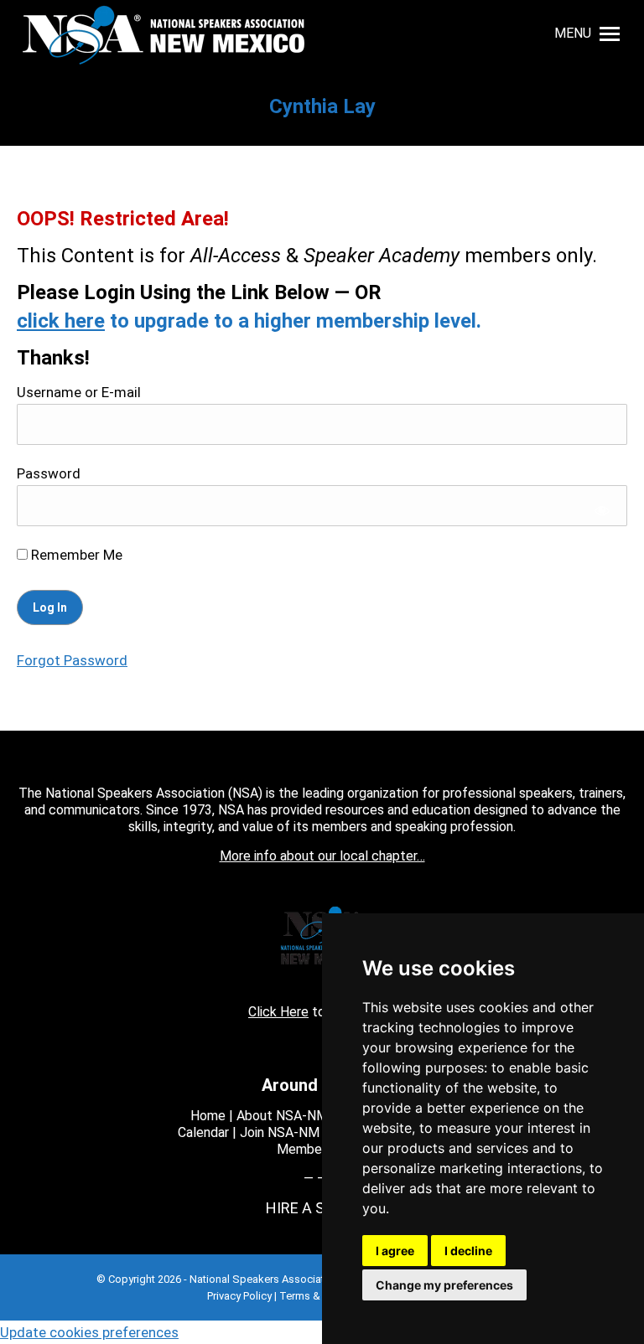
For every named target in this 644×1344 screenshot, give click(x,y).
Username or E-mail (79, 392)
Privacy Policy (239, 1296)
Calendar (203, 1132)
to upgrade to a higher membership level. (249, 321)
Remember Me (75, 554)
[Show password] (602, 510)
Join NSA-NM (279, 1132)
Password (48, 473)
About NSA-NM (282, 1116)
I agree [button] (395, 1250)
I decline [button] (468, 1250)
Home (208, 1116)
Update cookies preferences (89, 1332)
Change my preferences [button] (444, 1285)
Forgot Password (72, 660)
